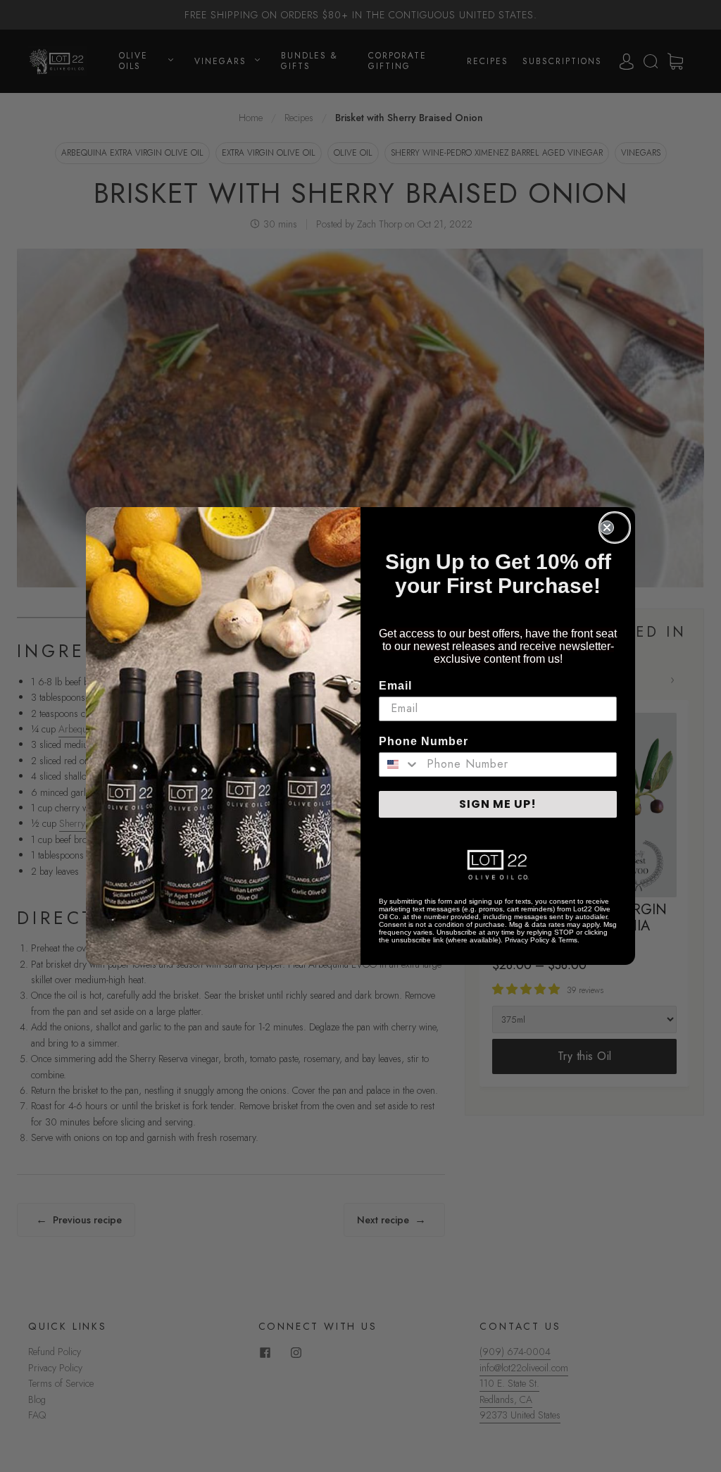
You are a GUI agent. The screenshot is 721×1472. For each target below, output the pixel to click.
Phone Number (423, 741)
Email (395, 686)
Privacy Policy (527, 940)
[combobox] (400, 764)
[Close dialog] (614, 527)
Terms (567, 940)
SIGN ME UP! (498, 804)
